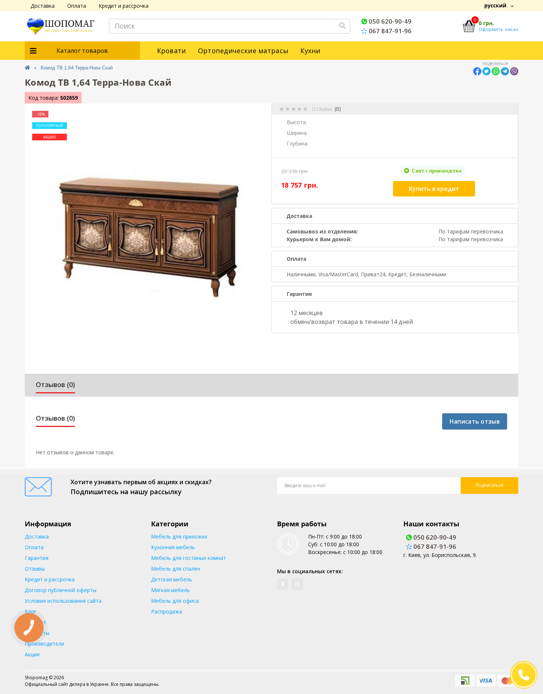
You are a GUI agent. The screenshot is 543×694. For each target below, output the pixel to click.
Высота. (297, 122)
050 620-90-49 (389, 21)
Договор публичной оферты (60, 590)
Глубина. (297, 143)
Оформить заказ (498, 29)
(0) (338, 108)
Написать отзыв (475, 421)
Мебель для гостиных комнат (188, 557)
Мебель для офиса (175, 600)
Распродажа (166, 611)
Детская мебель (171, 579)
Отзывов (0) (55, 384)
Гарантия (36, 557)
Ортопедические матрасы (243, 50)
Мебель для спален (175, 568)
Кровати (171, 50)
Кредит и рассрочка (123, 5)
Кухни (310, 50)
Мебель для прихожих (179, 536)
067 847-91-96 (389, 31)
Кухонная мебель (173, 547)
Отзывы (35, 568)
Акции (32, 654)
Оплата (76, 5)
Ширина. (297, 132)
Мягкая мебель (170, 590)
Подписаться (489, 485)
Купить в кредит (434, 189)
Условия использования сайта (63, 600)
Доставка (43, 5)
